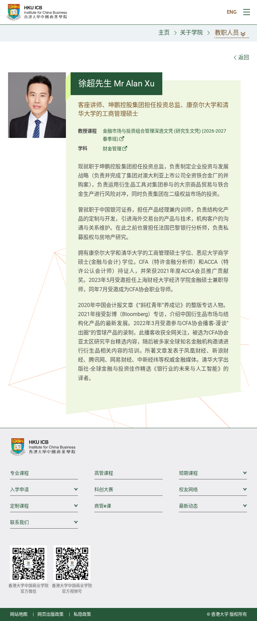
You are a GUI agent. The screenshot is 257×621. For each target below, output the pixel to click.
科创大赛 (103, 489)
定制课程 (44, 506)
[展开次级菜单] (242, 472)
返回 (243, 57)
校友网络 (213, 489)
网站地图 (18, 614)
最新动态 (213, 506)
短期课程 (213, 473)
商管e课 (102, 506)
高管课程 (103, 473)
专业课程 (19, 473)
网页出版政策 (50, 614)
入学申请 (44, 489)
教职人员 (227, 32)
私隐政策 (82, 614)
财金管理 (112, 148)
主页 (164, 32)
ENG (232, 12)
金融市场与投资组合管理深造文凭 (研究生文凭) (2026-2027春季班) (164, 135)
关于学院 (191, 32)
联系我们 (44, 522)
